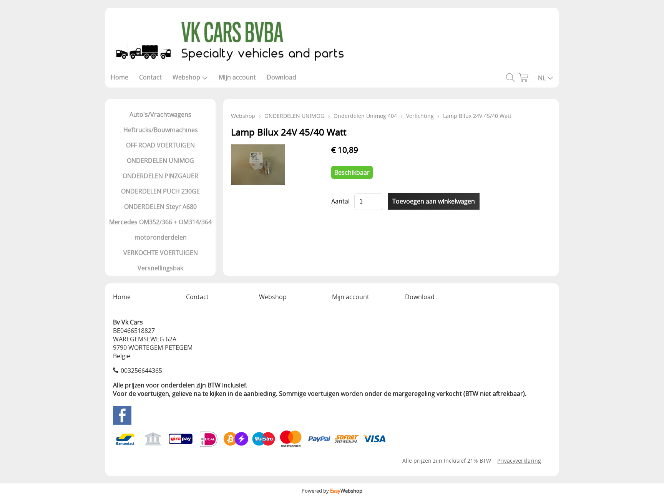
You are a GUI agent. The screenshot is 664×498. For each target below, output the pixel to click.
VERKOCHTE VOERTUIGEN (160, 252)
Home (119, 77)
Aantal (340, 201)
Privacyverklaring (519, 460)
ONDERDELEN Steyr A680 (160, 206)
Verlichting (420, 115)
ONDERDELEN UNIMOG (160, 160)
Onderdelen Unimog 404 (365, 115)
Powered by (332, 490)
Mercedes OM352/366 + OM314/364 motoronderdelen (160, 230)
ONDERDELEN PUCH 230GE (160, 191)
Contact (150, 77)
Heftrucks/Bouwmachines (160, 130)
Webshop (186, 77)
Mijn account (237, 77)
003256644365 (141, 370)
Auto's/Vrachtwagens (160, 114)
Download (281, 77)
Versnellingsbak (160, 268)
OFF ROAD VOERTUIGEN (160, 145)
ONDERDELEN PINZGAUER (160, 176)
